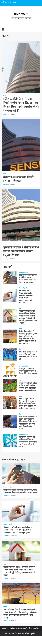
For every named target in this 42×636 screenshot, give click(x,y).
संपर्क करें (5, 628)
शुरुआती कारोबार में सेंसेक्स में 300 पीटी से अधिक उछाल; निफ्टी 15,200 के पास (21, 215)
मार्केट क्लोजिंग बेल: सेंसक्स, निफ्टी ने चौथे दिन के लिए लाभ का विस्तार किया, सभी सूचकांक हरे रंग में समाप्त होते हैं (21, 67)
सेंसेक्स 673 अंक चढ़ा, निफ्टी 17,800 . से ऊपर (21, 145)
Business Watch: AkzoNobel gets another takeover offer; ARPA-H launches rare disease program (10, 295)
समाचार (20, 328)
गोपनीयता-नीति (34, 628)
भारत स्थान (21, 14)
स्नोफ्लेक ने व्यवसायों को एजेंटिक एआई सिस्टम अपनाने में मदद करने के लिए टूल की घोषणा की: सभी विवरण (10, 440)
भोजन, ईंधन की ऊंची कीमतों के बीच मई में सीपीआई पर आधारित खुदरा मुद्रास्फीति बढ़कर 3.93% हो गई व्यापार (10, 385)
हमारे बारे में (13, 628)
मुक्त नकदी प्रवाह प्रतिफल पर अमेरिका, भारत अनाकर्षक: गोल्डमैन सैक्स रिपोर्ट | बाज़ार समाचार (10, 277)
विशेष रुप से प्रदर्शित (23, 272)
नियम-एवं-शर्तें (22, 628)
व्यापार (4, 95)
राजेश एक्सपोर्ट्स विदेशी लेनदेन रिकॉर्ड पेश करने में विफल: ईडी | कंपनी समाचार (10, 370)
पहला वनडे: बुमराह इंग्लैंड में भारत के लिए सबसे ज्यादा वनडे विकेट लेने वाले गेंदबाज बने (10, 354)
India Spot (6, 114)
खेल (20, 349)
